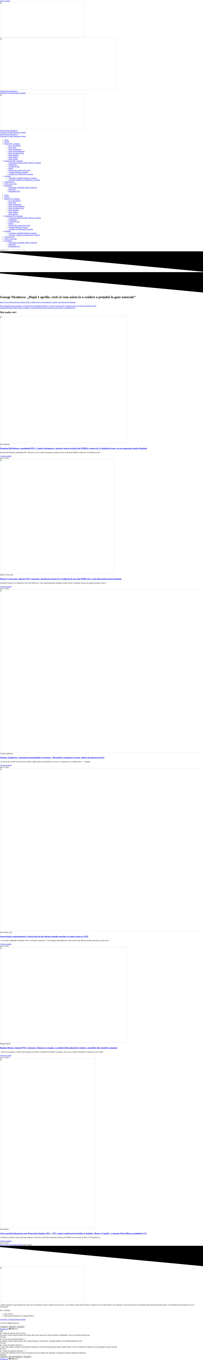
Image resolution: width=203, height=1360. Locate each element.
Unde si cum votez (10, 184)
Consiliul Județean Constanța (18, 172)
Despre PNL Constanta (12, 144)
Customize (4, 1327)
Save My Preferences (15, 1357)
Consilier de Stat (13, 166)
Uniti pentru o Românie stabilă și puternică (22, 187)
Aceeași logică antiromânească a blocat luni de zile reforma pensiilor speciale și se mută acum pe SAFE (44, 936)
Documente (8, 186)
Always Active (21, 1333)
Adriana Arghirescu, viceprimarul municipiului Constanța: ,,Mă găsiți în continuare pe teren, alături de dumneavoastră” (52, 757)
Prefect (10, 168)
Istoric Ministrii (13, 155)
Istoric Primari (13, 159)
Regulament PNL (14, 191)
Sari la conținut (5, 1)
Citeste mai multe (6, 456)
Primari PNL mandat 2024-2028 (19, 170)
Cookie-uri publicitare (9, 1351)
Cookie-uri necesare (8, 1333)
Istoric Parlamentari (14, 149)
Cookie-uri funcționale (9, 1339)
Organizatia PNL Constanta (13, 161)
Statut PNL (12, 189)
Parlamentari (12, 165)
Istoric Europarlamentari (16, 151)
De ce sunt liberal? (14, 145)
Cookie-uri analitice (8, 1345)
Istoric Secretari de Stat (16, 153)
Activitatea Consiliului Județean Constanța (22, 178)
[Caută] (25, 250)
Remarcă (20, 1339)
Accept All (20, 1327)
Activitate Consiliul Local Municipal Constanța (24, 180)
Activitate (7, 176)
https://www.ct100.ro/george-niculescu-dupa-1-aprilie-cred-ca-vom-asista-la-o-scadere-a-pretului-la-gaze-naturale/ (38, 302)
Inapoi (2, 1245)
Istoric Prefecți (13, 157)
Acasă (6, 140)
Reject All (12, 1327)
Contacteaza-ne (9, 182)
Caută (2, 250)
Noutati (6, 142)
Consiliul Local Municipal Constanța (20, 174)
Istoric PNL (12, 147)
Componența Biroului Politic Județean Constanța (24, 163)
